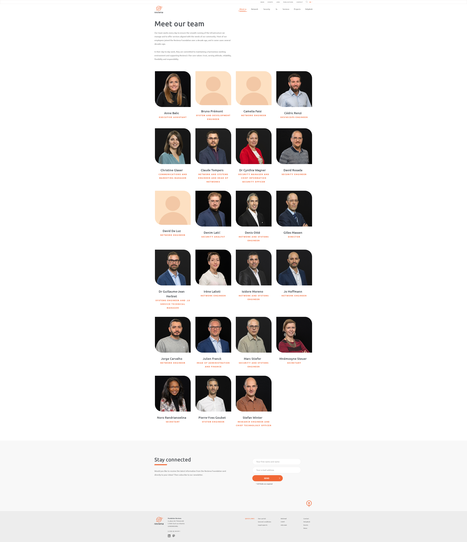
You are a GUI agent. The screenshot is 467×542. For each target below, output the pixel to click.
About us (242, 9)
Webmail (284, 519)
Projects (297, 9)
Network (254, 9)
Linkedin (169, 535)
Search (306, 2)
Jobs (278, 2)
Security (266, 9)
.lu (276, 9)
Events (270, 2)
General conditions (264, 522)
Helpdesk (309, 9)
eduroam (284, 525)
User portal (262, 519)
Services (286, 9)
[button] (310, 2)
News (262, 2)
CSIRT (283, 522)
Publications (288, 2)
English (311, 2)
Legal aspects (262, 525)
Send (266, 478)
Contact (299, 2)
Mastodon (173, 535)
